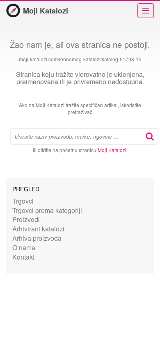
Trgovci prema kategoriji (47, 210)
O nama (23, 247)
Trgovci (23, 201)
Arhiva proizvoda (37, 238)
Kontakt (23, 257)
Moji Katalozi (45, 10)
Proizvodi (26, 219)
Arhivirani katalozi (38, 228)
